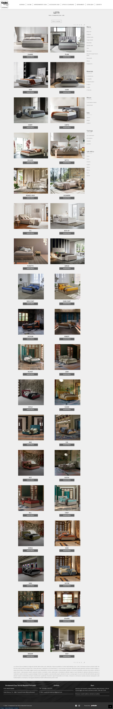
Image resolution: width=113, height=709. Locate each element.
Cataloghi (90, 4)
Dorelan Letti (90, 45)
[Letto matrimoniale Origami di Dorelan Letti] (31, 639)
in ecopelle (89, 79)
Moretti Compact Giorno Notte (92, 54)
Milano (88, 167)
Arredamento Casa (40, 4)
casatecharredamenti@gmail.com (53, 692)
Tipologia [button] (90, 131)
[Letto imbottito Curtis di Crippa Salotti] (67, 110)
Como (88, 156)
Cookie (6, 708)
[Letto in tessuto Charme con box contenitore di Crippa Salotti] (31, 40)
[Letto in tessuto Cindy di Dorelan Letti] (67, 498)
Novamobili (89, 58)
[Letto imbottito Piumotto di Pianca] (31, 251)
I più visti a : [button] (90, 151)
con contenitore (90, 135)
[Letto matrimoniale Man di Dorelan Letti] (31, 604)
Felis (88, 48)
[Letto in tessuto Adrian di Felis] (67, 251)
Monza (88, 170)
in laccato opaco (90, 81)
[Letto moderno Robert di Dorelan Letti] (67, 322)
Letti (63, 15)
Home (50, 15)
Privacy (2, 708)
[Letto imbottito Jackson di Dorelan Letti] (31, 322)
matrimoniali (90, 105)
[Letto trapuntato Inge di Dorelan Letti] (31, 427)
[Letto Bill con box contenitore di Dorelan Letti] (31, 498)
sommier (89, 144)
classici (88, 117)
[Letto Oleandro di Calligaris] (67, 181)
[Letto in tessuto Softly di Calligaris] (67, 145)
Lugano (88, 164)
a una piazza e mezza (91, 102)
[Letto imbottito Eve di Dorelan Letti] (67, 427)
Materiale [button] (90, 71)
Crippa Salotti (90, 40)
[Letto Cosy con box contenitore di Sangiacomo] (67, 639)
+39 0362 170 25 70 (47, 688)
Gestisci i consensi (14, 708)
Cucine (29, 4)
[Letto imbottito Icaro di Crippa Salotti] (67, 75)
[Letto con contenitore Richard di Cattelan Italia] (31, 145)
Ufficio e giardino (68, 4)
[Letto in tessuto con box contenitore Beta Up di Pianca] (67, 216)
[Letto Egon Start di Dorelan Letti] (67, 286)
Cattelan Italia (90, 37)
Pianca (88, 61)
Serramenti (80, 4)
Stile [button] (88, 113)
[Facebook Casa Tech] (76, 705)
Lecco (88, 159)
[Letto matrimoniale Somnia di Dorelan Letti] (31, 533)
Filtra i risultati (56, 21)
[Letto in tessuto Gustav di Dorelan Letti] (67, 463)
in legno (88, 84)
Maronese (89, 51)
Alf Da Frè (89, 31)
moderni (89, 123)
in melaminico (90, 76)
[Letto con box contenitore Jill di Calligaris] (31, 216)
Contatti (99, 4)
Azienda (22, 4)
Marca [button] (89, 27)
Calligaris (89, 34)
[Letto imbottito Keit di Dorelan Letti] (31, 463)
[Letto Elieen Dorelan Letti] (67, 392)
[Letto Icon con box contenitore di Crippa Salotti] (31, 75)
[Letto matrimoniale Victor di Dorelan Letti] (67, 568)
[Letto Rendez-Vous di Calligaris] (31, 181)
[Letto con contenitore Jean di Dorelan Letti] (67, 357)
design (88, 120)
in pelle (88, 87)
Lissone (88, 162)
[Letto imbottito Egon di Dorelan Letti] (67, 533)
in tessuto (89, 90)
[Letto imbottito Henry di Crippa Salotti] (31, 110)
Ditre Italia (89, 42)
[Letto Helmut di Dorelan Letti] (31, 357)
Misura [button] (89, 98)
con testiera (89, 138)
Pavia (88, 173)
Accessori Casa (54, 4)
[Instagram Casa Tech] (79, 705)
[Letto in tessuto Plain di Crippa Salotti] (67, 40)
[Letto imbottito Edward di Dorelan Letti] (67, 604)
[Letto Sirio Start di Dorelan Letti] (31, 286)
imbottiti (89, 141)
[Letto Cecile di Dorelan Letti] (31, 392)
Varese (88, 175)
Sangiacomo (89, 64)
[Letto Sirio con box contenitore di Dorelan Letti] (31, 568)
